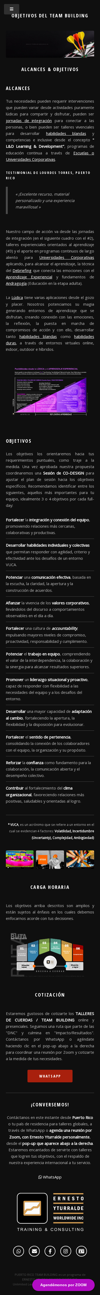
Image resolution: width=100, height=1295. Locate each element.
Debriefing (22, 270)
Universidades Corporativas (66, 257)
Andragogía (16, 283)
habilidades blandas (66, 133)
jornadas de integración (29, 120)
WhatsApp (50, 1076)
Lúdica (17, 297)
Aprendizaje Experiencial (29, 276)
